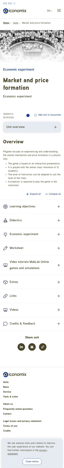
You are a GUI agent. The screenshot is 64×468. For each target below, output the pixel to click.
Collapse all (55, 194)
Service (7, 392)
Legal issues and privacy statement (22, 421)
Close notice (32, 461)
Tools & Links (10, 397)
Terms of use (10, 426)
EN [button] (49, 11)
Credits (7, 431)
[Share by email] (32, 347)
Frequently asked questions (18, 409)
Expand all (35, 194)
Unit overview (15, 127)
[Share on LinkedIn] (21, 347)
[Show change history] (28, 115)
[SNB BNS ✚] (18, 3)
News (6, 387)
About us (8, 404)
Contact (7, 414)
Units (15, 23)
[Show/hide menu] (58, 11)
